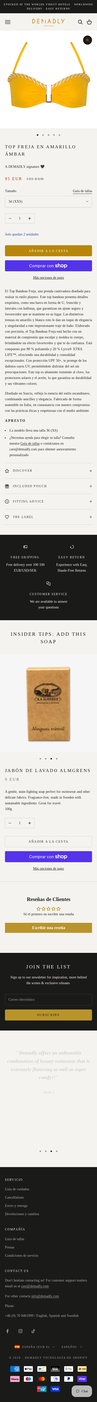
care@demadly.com (35, 1286)
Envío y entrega (16, 1206)
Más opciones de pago (48, 278)
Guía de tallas (82, 191)
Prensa (9, 1247)
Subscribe (48, 1015)
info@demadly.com (45, 1296)
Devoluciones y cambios (22, 1214)
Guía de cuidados (17, 1189)
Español (69, 1346)
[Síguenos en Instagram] (20, 1331)
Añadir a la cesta (49, 251)
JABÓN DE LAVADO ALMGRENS (48, 770)
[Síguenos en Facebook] (7, 1331)
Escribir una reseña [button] (48, 928)
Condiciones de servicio (21, 1255)
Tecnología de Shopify (65, 1357)
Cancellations (14, 1197)
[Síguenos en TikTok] (33, 1331)
